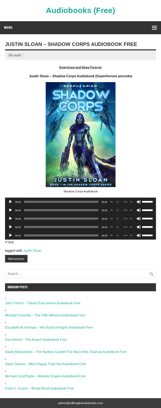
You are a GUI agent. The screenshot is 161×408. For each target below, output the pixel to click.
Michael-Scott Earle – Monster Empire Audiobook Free (45, 376)
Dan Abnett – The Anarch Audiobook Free (36, 339)
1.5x (125, 202)
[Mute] (139, 202)
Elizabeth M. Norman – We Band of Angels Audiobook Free (49, 327)
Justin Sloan (32, 250)
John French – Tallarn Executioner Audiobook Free (42, 303)
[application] (80, 202)
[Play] (10, 202)
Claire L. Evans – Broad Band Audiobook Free (39, 388)
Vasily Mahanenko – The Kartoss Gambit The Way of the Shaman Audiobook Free (66, 352)
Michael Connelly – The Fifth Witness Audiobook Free (45, 315)
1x (118, 202)
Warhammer (16, 258)
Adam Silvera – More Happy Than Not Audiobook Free (45, 364)
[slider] (148, 201)
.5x (111, 202)
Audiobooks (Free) (80, 10)
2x (131, 202)
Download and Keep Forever (80, 67)
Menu (8, 27)
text (11, 242)
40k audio (14, 54)
